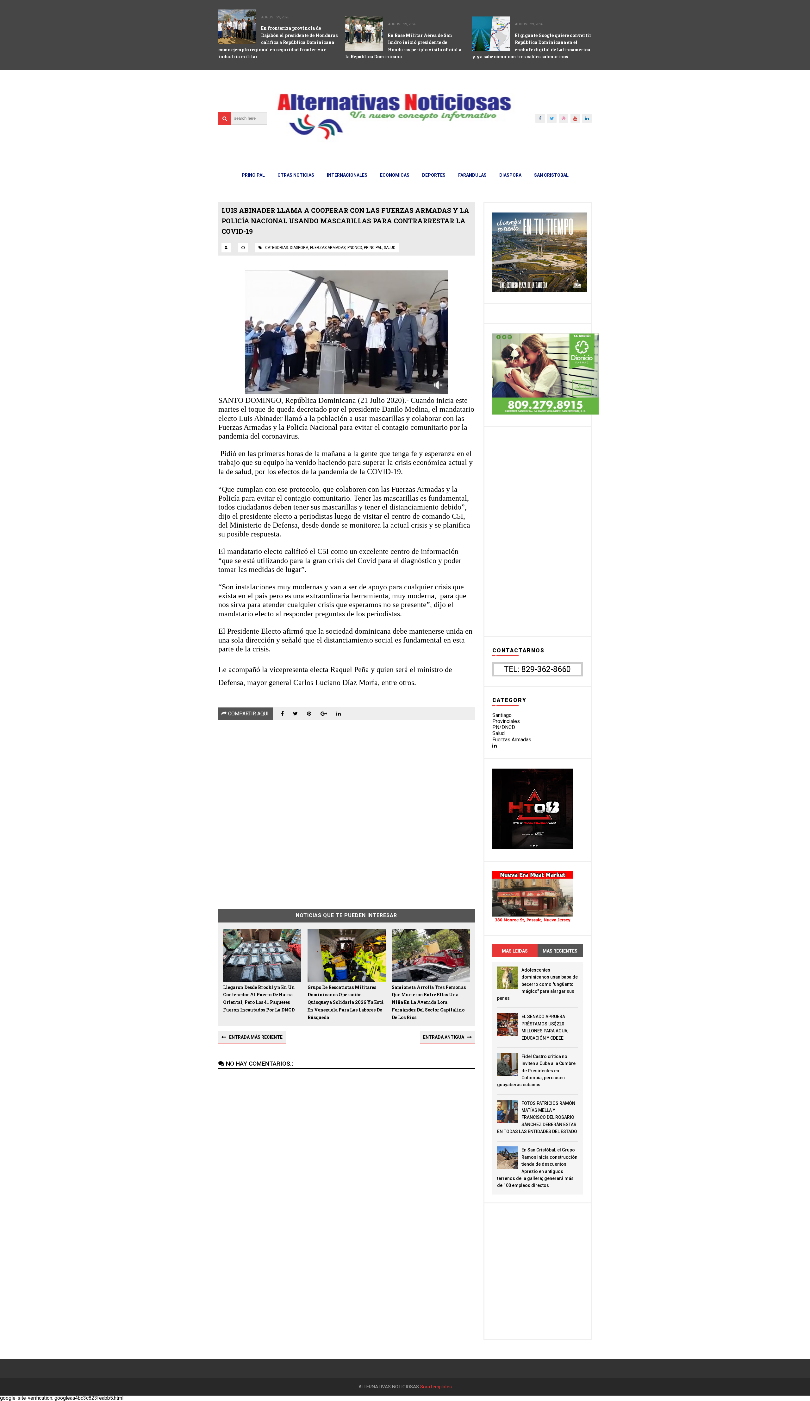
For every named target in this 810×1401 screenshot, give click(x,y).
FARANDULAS (472, 175)
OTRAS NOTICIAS (295, 175)
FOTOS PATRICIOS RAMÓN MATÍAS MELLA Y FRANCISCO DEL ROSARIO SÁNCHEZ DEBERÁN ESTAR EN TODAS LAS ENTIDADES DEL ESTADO (537, 1117)
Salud (498, 733)
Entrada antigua (443, 1037)
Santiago (502, 715)
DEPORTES (434, 175)
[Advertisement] (346, 809)
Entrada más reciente (256, 1037)
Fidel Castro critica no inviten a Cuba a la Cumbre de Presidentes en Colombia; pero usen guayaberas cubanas (536, 1070)
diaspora (299, 247)
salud (390, 247)
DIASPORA (510, 175)
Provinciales (506, 721)
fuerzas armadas (328, 247)
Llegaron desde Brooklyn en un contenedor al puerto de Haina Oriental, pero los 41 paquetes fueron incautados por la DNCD (259, 998)
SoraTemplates (436, 1387)
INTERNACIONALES (347, 175)
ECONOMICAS (394, 175)
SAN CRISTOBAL (551, 175)
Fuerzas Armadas (511, 740)
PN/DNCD (503, 727)
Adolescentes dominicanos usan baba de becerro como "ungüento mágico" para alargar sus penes (537, 984)
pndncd (354, 247)
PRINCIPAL (253, 175)
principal (373, 247)
